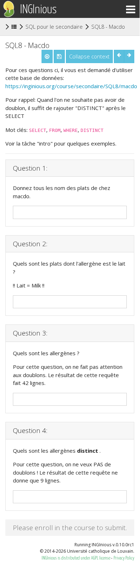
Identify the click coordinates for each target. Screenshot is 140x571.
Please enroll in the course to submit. (70, 527)
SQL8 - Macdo (108, 26)
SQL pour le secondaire (54, 26)
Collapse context (89, 56)
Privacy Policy (124, 558)
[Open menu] (131, 9)
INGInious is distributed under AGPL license (76, 558)
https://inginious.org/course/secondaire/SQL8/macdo (71, 86)
